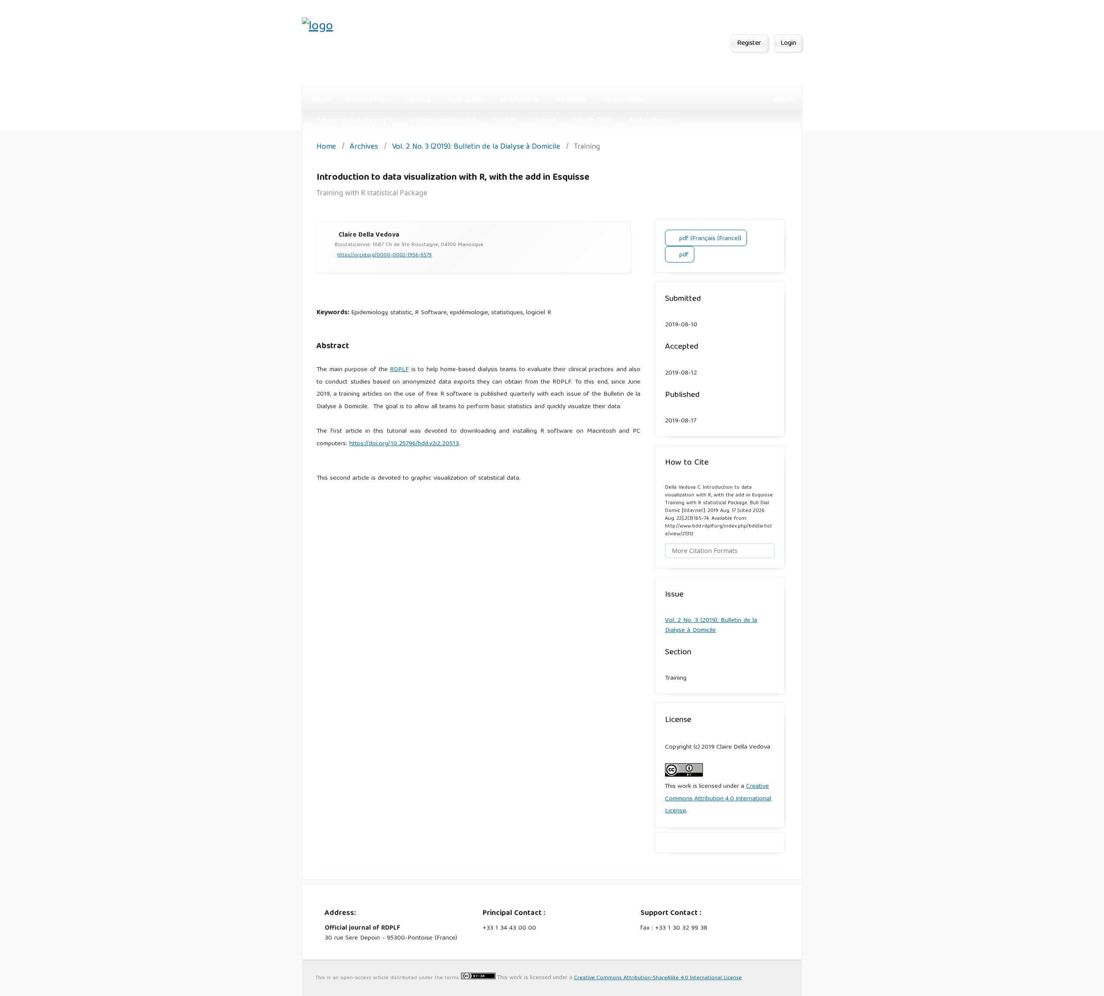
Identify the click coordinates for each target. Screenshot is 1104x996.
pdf (683, 255)
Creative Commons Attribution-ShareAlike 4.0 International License (658, 978)
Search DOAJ (593, 120)
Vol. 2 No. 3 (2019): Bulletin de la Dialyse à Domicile (476, 147)
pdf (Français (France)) (709, 238)
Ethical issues (624, 100)
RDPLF (399, 369)
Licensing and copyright (355, 120)
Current (419, 100)
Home (320, 100)
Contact (506, 120)
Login (788, 43)
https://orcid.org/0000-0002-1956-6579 (384, 255)
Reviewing (571, 100)
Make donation (653, 120)
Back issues (466, 100)
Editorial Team (368, 100)
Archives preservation (443, 120)
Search (545, 120)
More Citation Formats (704, 550)
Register (749, 43)
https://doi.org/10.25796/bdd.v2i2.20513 (404, 444)
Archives (364, 147)
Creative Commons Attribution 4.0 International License (718, 799)
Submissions (520, 100)
